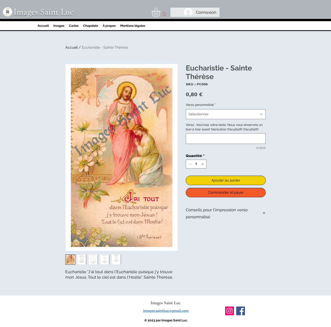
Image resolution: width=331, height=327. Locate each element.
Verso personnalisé (201, 105)
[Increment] (203, 164)
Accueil (71, 47)
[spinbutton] (196, 164)
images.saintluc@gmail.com (166, 311)
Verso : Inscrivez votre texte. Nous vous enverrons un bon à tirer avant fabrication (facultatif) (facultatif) (224, 127)
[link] (161, 12)
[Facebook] (240, 311)
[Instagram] (229, 311)
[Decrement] (189, 164)
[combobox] (226, 114)
